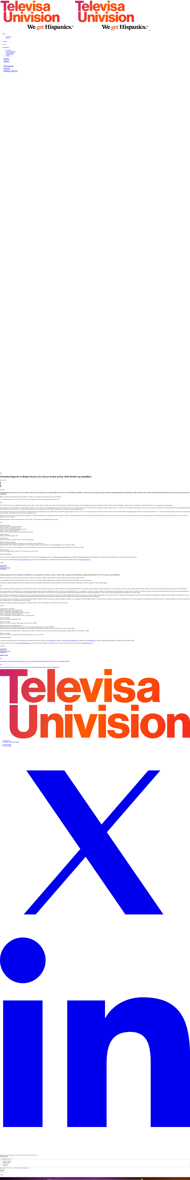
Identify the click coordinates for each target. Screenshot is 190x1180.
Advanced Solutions (10, 51)
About (6, 61)
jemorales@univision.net (5, 567)
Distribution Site (7, 740)
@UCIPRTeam (3, 569)
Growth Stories (9, 54)
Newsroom (8, 66)
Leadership (8, 36)
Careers (7, 68)
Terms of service (25, 1167)
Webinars (5, 1165)
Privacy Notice (3, 1155)
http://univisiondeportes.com (24, 559)
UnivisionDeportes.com (84, 559)
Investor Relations (7, 744)
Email (4, 1156)
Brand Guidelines (7, 745)
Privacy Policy (18, 1167)
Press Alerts (5, 1164)
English (8, 55)
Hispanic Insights (10, 53)
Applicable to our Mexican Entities (11, 742)
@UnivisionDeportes (83, 557)
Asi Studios (8, 50)
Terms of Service (9, 1155)
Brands (7, 38)
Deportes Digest (7, 1162)
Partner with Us (11, 71)
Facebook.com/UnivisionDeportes (62, 557)
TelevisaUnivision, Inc (25, 1155)
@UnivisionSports (42, 557)
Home (6, 59)
